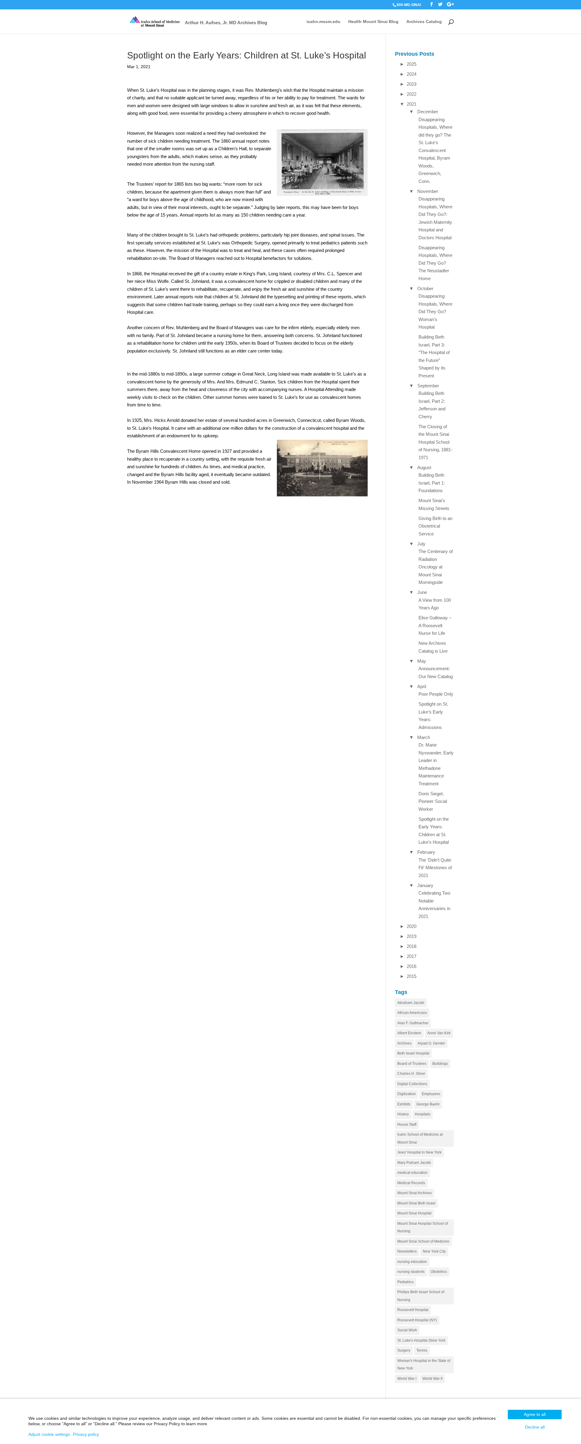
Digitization (406, 1094)
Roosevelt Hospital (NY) (417, 1320)
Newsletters (407, 1251)
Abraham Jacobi (410, 1003)
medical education (412, 1173)
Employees (431, 1094)
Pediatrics (405, 1282)
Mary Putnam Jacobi (414, 1163)
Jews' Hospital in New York (419, 1152)
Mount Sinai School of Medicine (423, 1241)
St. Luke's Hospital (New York (421, 1340)
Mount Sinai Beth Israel (416, 1203)
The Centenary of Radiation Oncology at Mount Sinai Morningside (436, 567)
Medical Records (411, 1183)
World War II (432, 1378)
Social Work (407, 1330)
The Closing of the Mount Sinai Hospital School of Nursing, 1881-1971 (435, 442)
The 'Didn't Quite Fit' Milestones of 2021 (435, 867)
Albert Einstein (409, 1033)
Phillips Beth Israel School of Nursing (420, 1296)
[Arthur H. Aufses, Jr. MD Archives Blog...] (155, 21)
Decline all (535, 1427)
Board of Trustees (411, 1063)
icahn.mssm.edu (323, 21)
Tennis (421, 1350)
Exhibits (403, 1104)
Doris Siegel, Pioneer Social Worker (433, 801)
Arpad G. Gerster (431, 1043)
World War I (406, 1378)
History (403, 1114)
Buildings (440, 1063)
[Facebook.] (431, 4)
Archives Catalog (424, 21)
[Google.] (450, 4)
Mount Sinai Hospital (414, 1213)
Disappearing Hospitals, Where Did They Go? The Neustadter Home (435, 263)
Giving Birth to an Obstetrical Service (435, 526)
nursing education (412, 1262)
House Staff (406, 1124)
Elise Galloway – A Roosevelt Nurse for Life (435, 625)
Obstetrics (439, 1272)
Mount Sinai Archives (414, 1193)
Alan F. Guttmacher (412, 1023)
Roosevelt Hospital (412, 1310)
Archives (404, 1043)
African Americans (412, 1013)
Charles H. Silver (411, 1073)
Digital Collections (412, 1084)
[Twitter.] (440, 4)
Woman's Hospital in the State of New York (423, 1365)
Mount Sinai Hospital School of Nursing (422, 1227)
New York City (434, 1251)
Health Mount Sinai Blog (373, 21)
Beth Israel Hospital (413, 1053)
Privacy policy (86, 1434)
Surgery (403, 1350)
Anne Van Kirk (439, 1033)
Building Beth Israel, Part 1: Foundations (432, 482)
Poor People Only (436, 694)
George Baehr (428, 1104)
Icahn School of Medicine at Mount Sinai (420, 1138)
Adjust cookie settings (49, 1434)
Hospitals (422, 1114)
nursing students (411, 1272)
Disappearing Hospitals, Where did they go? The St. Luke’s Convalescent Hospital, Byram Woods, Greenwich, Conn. (435, 150)
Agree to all (535, 1414)
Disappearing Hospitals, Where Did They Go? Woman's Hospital (435, 311)
